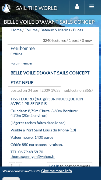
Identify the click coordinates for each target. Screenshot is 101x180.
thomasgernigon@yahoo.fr (33, 156)
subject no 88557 (78, 90)
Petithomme (23, 48)
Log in (54, 166)
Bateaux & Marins (55, 30)
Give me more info (56, 170)
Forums (31, 30)
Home (16, 30)
